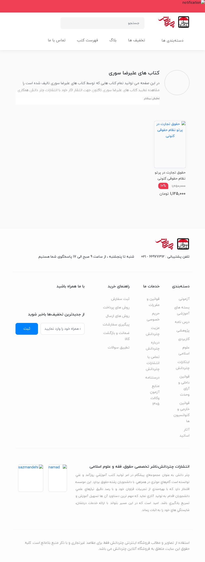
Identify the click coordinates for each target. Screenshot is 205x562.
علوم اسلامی (184, 350)
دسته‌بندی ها (172, 40)
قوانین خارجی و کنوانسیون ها (182, 412)
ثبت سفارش (120, 299)
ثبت (27, 328)
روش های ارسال (118, 316)
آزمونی (184, 299)
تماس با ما (57, 40)
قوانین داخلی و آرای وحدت (184, 385)
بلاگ (113, 40)
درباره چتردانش (153, 345)
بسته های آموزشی (182, 310)
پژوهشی (183, 330)
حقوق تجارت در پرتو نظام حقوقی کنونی (170, 175)
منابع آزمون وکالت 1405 (155, 395)
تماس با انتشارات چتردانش (153, 363)
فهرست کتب (87, 40)
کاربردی (184, 339)
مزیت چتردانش (153, 331)
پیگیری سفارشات (116, 324)
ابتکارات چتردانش (183, 365)
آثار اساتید (185, 432)
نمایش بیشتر (152, 98)
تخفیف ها (136, 40)
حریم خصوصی (153, 316)
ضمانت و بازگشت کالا (116, 336)
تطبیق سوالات (119, 347)
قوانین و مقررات (153, 302)
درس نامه (182, 322)
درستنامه (152, 377)
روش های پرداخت (116, 307)
